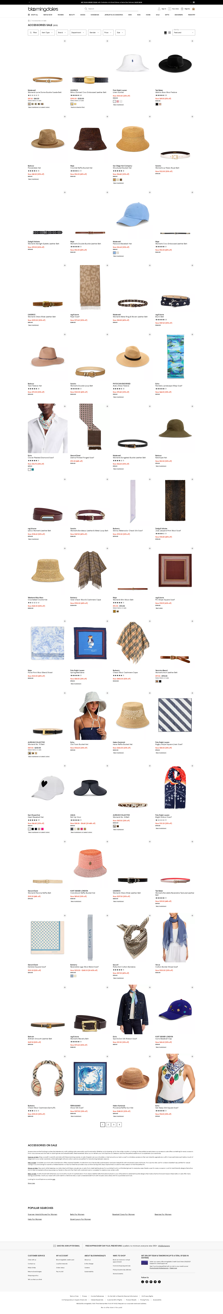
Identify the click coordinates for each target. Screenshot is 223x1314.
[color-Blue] (36, 829)
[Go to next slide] (191, 2)
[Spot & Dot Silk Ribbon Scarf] (133, 1009)
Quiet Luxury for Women (80, 1219)
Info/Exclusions (164, 1246)
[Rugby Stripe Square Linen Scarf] (175, 715)
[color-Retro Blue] (114, 253)
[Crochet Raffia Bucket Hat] (90, 138)
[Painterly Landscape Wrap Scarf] (175, 356)
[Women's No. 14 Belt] (133, 788)
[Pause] (193, 2)
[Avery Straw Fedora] (133, 356)
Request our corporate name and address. (132, 1303)
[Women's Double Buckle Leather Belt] (90, 214)
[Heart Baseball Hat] (48, 788)
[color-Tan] (160, 104)
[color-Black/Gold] (160, 681)
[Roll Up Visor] (90, 788)
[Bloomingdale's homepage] (29, 21)
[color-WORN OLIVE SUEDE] (32, 104)
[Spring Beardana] (90, 643)
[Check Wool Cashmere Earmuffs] (48, 1078)
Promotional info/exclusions (159, 1268)
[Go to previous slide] (29, 2)
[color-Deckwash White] (114, 101)
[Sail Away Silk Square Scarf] (175, 1078)
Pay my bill (59, 1271)
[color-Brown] (114, 611)
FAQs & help (32, 1267)
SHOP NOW (138, 2)
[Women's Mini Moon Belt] (133, 570)
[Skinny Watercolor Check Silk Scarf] (133, 501)
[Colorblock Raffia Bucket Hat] (90, 863)
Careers (87, 1267)
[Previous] (31, 63)
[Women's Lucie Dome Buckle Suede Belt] (48, 63)
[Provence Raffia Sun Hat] (133, 1078)
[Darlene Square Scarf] (48, 937)
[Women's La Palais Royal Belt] (175, 138)
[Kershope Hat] (175, 428)
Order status (60, 1267)
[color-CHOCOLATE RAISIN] (42, 104)
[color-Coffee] (85, 829)
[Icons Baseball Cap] (175, 1009)
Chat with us (32, 1260)
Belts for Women (77, 1214)
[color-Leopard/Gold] (117, 826)
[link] (48, 98)
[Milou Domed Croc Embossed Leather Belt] (90, 63)
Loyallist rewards (61, 1264)
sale (53, 1179)
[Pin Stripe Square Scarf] (175, 570)
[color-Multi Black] (78, 829)
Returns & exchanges (35, 1271)
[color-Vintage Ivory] (117, 253)
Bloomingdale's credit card (65, 1260)
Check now (173, 1268)
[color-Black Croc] (72, 104)
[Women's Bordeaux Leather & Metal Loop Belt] (90, 501)
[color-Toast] (114, 180)
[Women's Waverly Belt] (90, 1009)
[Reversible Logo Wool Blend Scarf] (90, 937)
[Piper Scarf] (90, 287)
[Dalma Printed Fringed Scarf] (90, 428)
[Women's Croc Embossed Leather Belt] (175, 214)
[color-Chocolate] (32, 753)
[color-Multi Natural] (75, 829)
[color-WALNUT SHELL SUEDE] (29, 104)
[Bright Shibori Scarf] (175, 788)
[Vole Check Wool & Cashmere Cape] (90, 570)
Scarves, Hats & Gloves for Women (42, 1214)
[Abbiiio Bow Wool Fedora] (175, 63)
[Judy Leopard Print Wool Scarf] (175, 501)
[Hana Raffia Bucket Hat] (133, 715)
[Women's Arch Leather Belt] (175, 643)
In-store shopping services (121, 1266)
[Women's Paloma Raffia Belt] (48, 863)
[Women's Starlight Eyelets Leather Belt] (48, 214)
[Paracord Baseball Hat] (133, 214)
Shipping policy (33, 1275)
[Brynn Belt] (175, 287)
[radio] (29, 103)
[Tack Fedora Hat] (48, 356)
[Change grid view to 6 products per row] (169, 32)
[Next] (65, 63)
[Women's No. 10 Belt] (48, 715)
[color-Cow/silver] (114, 826)
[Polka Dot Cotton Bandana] (133, 937)
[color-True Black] (39, 104)
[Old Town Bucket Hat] (90, 715)
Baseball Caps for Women (123, 1214)
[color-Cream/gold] (36, 753)
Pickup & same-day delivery (122, 1270)
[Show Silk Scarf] (90, 1078)
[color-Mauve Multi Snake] (75, 104)
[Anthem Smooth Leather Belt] (48, 1009)
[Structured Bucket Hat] (133, 138)
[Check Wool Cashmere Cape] (133, 643)
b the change (89, 1264)
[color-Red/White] (117, 101)
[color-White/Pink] (42, 829)
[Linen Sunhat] (133, 63)
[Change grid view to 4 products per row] (165, 32)
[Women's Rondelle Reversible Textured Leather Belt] (175, 863)
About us (88, 1260)
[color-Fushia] (81, 829)
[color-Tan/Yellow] (75, 976)
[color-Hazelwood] (157, 681)
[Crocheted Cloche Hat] (48, 570)
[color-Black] (157, 104)
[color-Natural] (117, 180)
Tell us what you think (35, 1279)
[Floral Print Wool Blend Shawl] (48, 643)
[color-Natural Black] (121, 180)
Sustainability (89, 1271)
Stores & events (118, 1273)
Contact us (31, 1264)
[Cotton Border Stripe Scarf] (175, 937)
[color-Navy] (72, 829)
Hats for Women (35, 1219)
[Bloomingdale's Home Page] (43, 9)
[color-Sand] (39, 829)
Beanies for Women (163, 1214)
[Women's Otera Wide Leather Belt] (48, 287)
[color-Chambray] (32, 469)
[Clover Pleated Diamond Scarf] (48, 428)
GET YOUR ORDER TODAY (89, 2)
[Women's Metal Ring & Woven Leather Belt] (133, 287)
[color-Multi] (29, 469)
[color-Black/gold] (29, 753)
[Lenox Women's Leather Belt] (48, 501)
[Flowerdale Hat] (48, 138)
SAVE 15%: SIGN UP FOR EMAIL (68, 1246)
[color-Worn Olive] (36, 104)
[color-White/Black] (29, 829)
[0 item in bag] (193, 8)
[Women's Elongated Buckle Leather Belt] (133, 428)
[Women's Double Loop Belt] (90, 356)
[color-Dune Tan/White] (121, 101)
